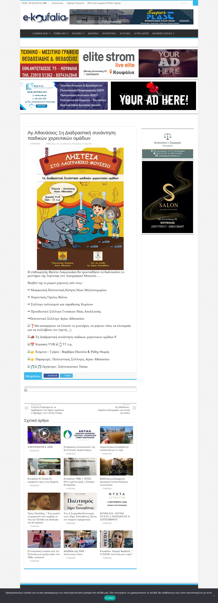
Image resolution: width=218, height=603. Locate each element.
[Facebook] (165, 3)
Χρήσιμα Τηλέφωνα (75, 3)
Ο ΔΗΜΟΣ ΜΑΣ (40, 33)
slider (48, 144)
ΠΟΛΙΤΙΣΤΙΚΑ (109, 33)
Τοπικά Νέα (87, 144)
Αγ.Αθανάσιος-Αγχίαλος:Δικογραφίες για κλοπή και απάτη (114, 409)
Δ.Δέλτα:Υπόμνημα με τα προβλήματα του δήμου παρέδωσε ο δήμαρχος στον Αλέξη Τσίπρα (47, 409)
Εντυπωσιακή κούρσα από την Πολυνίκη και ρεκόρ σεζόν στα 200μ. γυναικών (44, 554)
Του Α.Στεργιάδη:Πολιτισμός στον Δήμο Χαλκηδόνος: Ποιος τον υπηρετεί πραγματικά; (80, 516)
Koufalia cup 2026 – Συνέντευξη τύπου (75, 553)
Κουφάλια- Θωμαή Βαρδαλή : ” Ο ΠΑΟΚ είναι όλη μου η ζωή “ (116, 553)
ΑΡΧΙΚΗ (26, 33)
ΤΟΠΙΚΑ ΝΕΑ (60, 33)
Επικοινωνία (57, 3)
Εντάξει (110, 598)
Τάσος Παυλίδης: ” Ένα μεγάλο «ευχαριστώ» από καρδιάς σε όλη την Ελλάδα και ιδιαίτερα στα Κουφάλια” (44, 518)
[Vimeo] (175, 3)
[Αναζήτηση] (195, 3)
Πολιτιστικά (76, 144)
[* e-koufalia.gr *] (46, 17)
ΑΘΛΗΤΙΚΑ (93, 33)
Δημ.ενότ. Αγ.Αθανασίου (61, 144)
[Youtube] (172, 3)
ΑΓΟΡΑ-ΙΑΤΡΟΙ (141, 33)
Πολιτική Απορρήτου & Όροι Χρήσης (104, 3)
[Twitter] (168, 3)
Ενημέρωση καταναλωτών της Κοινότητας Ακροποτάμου (79, 448)
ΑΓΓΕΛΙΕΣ (125, 33)
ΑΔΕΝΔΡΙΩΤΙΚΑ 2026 (40, 446)
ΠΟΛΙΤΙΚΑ (77, 33)
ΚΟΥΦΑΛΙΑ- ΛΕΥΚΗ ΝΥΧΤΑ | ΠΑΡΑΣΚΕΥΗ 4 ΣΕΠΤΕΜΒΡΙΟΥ (114, 516)
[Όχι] (213, 595)
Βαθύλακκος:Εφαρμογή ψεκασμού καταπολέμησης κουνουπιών (114, 481)
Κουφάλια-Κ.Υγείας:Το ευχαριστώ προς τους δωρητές (43, 480)
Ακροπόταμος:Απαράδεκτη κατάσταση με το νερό (114, 448)
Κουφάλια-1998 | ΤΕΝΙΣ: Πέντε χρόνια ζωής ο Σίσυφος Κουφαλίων (79, 481)
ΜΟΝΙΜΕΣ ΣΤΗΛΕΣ (162, 33)
